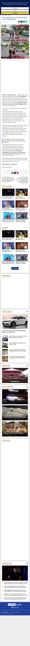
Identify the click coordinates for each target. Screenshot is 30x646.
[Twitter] (15, 173)
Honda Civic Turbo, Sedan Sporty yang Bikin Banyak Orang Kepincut (14, 331)
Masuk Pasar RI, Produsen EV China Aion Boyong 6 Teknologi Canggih (18, 337)
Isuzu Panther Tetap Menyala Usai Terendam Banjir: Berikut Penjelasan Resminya (17, 357)
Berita (3, 22)
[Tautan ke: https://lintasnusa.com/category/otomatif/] (27, 387)
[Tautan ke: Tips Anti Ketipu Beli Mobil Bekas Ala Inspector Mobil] (5, 345)
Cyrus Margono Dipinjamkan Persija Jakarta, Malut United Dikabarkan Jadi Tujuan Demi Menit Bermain (21, 197)
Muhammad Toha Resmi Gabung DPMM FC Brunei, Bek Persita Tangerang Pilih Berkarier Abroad (15, 598)
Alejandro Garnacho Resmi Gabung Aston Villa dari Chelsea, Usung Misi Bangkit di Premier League (22, 209)
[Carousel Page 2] (13, 381)
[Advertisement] (15, 79)
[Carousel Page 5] (18, 381)
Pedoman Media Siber (15, 612)
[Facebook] (12, 173)
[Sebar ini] (19, 22)
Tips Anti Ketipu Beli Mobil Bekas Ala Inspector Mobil (17, 343)
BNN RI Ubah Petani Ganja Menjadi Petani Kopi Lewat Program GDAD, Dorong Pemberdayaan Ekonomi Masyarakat (8, 221)
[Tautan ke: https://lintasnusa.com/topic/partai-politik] (27, 365)
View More (15, 268)
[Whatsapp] (26, 22)
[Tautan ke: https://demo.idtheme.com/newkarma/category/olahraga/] (27, 563)
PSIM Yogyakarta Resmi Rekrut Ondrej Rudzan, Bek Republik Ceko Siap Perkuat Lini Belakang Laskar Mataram (7, 197)
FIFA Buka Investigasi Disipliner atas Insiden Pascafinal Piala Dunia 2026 (21, 221)
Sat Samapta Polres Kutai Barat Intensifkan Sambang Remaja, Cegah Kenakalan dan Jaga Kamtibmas (14, 140)
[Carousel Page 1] (11, 381)
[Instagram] (18, 173)
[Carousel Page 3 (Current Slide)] (15, 381)
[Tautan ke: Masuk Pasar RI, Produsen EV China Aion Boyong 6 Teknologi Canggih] (5, 338)
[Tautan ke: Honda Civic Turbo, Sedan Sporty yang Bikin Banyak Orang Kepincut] (15, 321)
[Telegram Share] (24, 22)
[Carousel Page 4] (16, 381)
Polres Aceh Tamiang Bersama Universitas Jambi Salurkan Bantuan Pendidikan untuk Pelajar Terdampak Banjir (22, 179)
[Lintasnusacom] (15, 604)
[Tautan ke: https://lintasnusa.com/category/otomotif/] (27, 311)
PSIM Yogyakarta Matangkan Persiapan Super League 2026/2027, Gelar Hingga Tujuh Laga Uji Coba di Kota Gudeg (8, 209)
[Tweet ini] (22, 22)
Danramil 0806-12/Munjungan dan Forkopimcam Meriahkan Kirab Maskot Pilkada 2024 (13, 377)
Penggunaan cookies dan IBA (7, 613)
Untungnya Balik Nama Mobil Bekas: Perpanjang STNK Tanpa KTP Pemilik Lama (17, 350)
